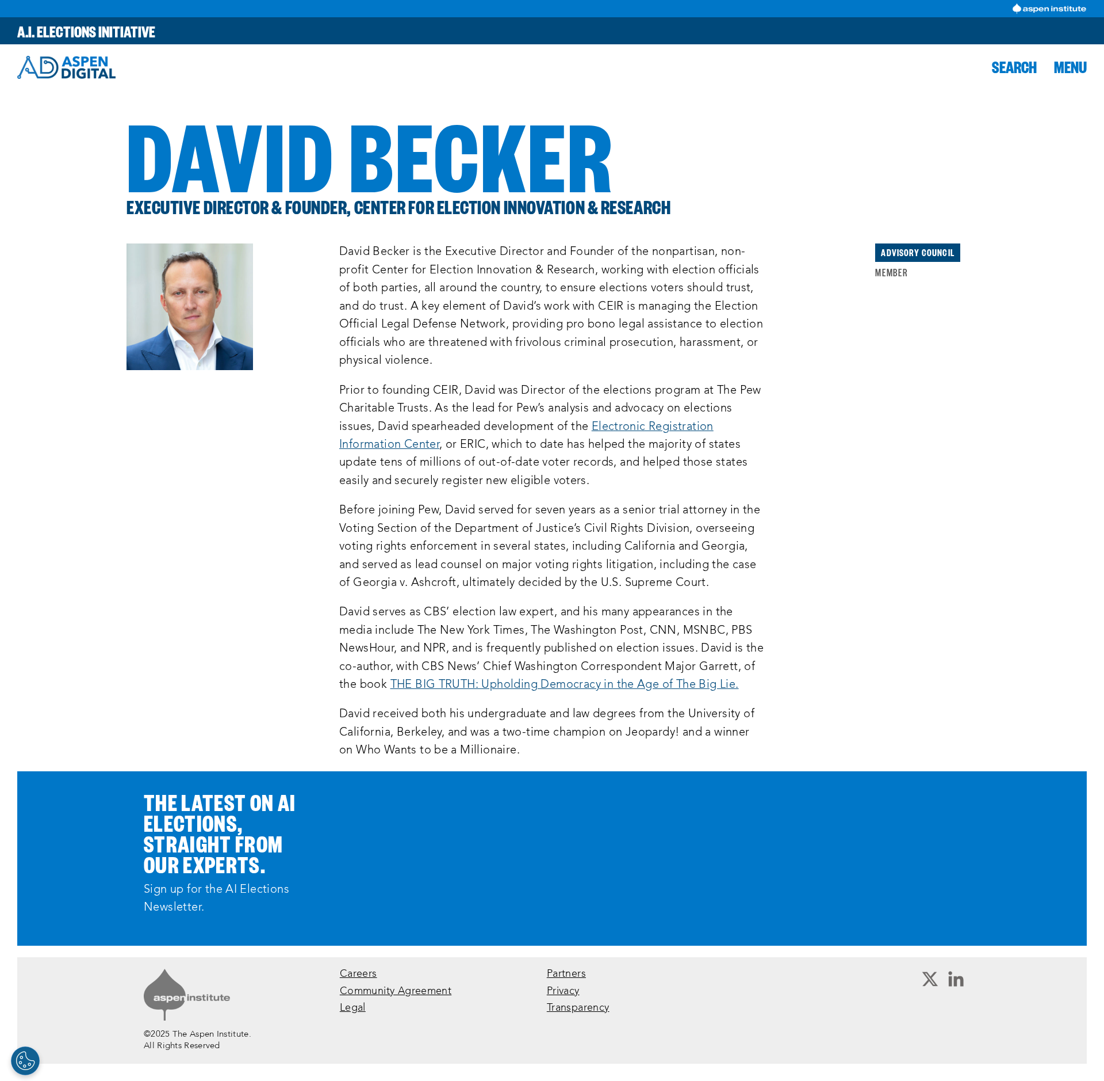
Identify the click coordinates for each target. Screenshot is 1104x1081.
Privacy (563, 991)
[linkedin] (956, 980)
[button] (1014, 67)
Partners (566, 974)
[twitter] (930, 980)
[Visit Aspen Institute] (1049, 8)
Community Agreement (395, 991)
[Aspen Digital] (66, 67)
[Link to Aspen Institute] (187, 995)
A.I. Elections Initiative (86, 31)
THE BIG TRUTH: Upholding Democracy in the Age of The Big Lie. (564, 685)
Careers (358, 974)
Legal (353, 1008)
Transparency (578, 1008)
